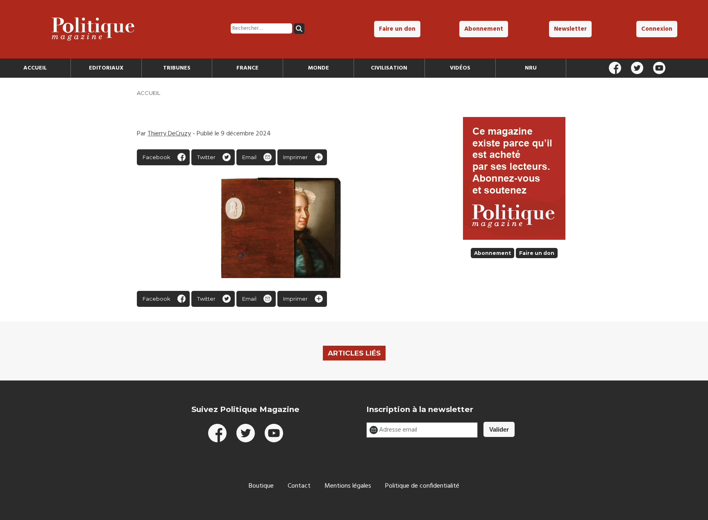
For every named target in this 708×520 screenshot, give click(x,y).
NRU (531, 68)
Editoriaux (106, 68)
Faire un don (397, 29)
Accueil (35, 68)
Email (249, 157)
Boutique (261, 486)
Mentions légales (347, 486)
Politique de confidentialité (422, 486)
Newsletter (570, 29)
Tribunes (177, 68)
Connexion (656, 29)
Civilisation (389, 68)
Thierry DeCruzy (169, 133)
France (247, 68)
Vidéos (460, 68)
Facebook (156, 157)
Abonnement (483, 29)
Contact (299, 486)
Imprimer (295, 157)
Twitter (206, 157)
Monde (318, 68)
